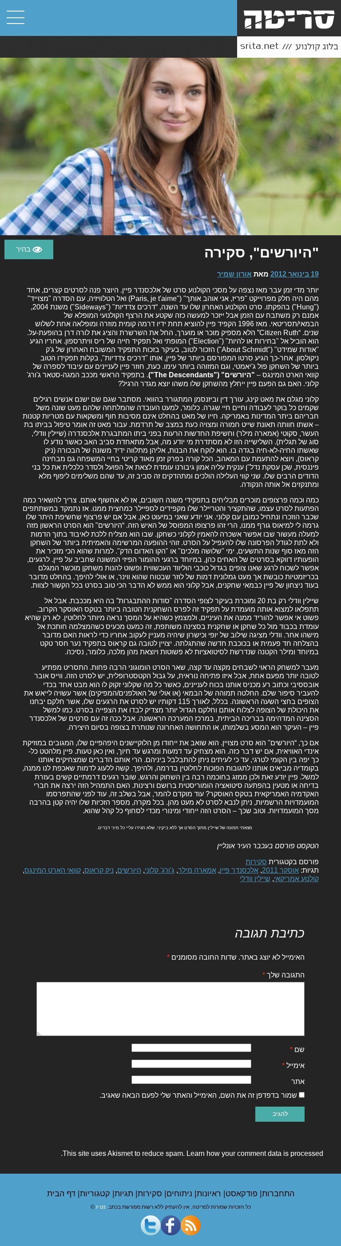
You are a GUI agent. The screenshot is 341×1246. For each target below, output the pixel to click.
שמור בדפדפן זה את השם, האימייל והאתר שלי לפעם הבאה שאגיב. (198, 1095)
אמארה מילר (197, 870)
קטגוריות (96, 1193)
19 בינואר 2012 (294, 274)
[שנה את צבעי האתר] (28, 249)
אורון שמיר (234, 274)
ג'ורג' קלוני (159, 870)
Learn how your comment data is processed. (192, 1153)
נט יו (101, 1207)
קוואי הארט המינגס (52, 870)
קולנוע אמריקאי (296, 878)
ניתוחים (180, 1193)
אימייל (293, 1065)
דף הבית (62, 1193)
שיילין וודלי (255, 878)
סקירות (256, 862)
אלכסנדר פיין (239, 870)
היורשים (129, 870)
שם (297, 1049)
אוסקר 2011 (280, 870)
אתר (298, 1081)
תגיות (125, 1193)
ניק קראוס (99, 870)
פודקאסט (243, 1193)
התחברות (278, 1193)
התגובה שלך (283, 975)
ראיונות (210, 1193)
